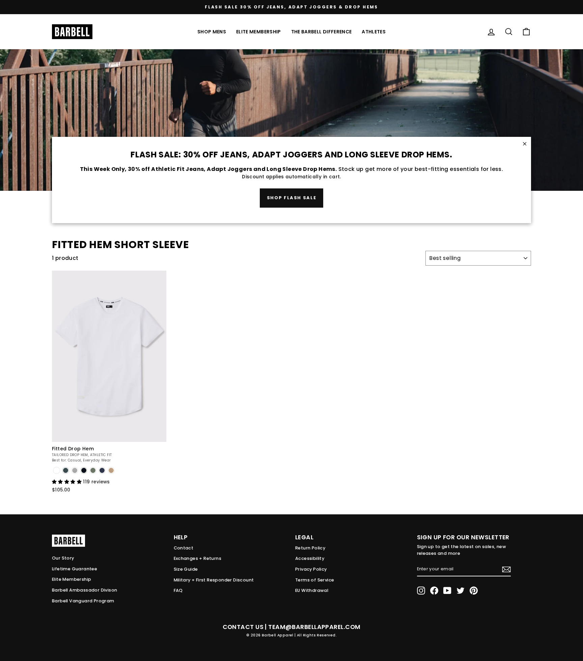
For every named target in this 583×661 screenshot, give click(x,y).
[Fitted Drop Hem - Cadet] (102, 470)
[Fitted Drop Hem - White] (56, 470)
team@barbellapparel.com (314, 627)
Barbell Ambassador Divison (84, 590)
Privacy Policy (311, 569)
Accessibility (309, 558)
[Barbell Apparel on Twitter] (460, 591)
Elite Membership (258, 31)
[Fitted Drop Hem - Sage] (93, 470)
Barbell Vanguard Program (83, 601)
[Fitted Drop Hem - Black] (84, 470)
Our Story (63, 558)
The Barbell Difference (321, 31)
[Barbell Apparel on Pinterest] (474, 591)
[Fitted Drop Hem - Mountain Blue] (65, 470)
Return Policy (310, 548)
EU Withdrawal (311, 590)
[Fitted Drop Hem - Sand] (111, 470)
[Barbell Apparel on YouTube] (447, 591)
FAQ (178, 590)
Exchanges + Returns (198, 558)
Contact (184, 548)
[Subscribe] (506, 569)
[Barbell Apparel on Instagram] (421, 591)
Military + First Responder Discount (214, 580)
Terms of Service (314, 580)
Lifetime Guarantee (74, 569)
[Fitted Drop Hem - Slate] (75, 470)
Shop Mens (211, 31)
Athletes (374, 31)
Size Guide (186, 569)
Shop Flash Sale (291, 197)
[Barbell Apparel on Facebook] (434, 591)
